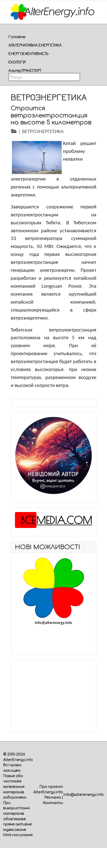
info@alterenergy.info (83, 795)
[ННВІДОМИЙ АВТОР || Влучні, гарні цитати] (53, 455)
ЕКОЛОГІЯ (17, 61)
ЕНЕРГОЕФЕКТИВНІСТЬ (28, 53)
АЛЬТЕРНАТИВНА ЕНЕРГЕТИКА (34, 45)
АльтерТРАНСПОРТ (24, 70)
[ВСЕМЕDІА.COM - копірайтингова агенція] (53, 520)
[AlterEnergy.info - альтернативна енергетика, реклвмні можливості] (53, 588)
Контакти (53, 803)
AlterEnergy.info (18, 760)
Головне (16, 36)
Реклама (53, 797)
